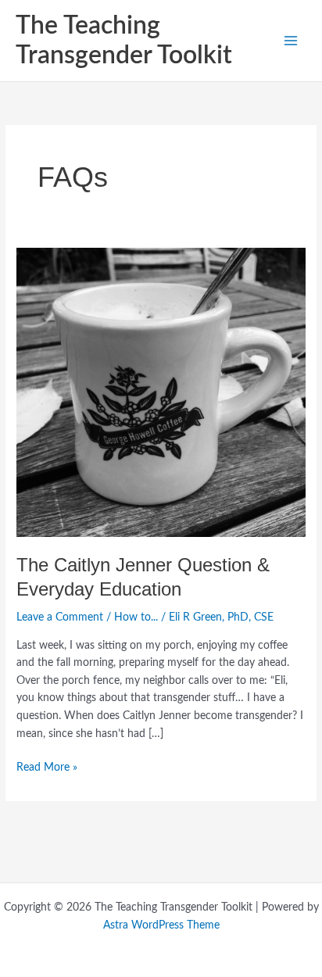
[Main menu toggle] (291, 41)
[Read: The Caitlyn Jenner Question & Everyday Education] (161, 392)
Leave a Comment (59, 617)
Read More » (46, 766)
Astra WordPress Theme (161, 925)
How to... (136, 617)
